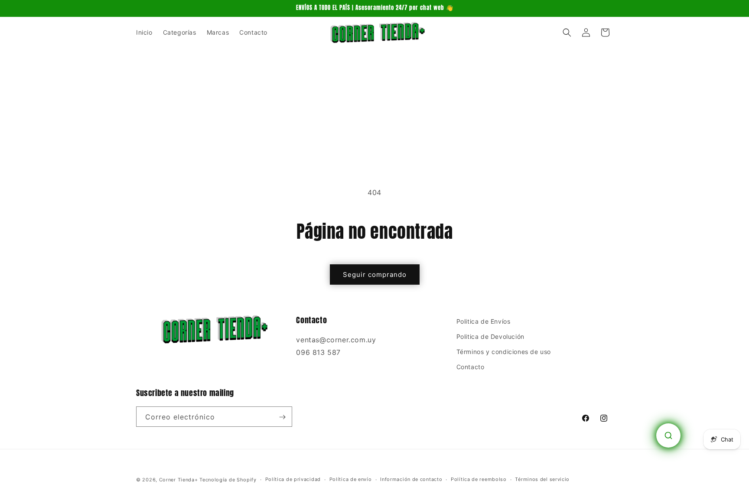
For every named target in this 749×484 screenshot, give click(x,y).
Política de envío (350, 479)
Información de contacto (411, 479)
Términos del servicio (542, 479)
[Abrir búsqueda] (668, 435)
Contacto (470, 367)
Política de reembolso (479, 479)
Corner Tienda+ (178, 480)
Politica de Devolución (490, 337)
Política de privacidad (293, 479)
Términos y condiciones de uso (503, 352)
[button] (566, 32)
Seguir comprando (375, 274)
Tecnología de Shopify (228, 480)
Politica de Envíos (483, 321)
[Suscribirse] (282, 417)
